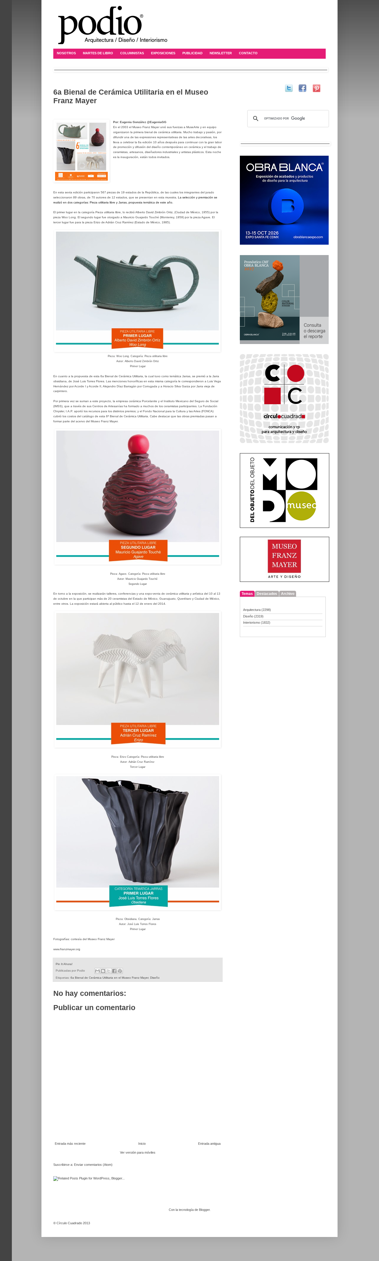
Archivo (287, 594)
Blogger (204, 1209)
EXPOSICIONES (163, 53)
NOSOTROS (66, 53)
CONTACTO (248, 53)
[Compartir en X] (109, 971)
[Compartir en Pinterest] (120, 971)
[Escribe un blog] (103, 971)
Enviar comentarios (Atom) (93, 1164)
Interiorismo (251, 622)
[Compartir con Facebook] (114, 971)
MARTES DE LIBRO (98, 53)
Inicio (142, 1143)
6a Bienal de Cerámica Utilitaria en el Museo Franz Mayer (109, 977)
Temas (247, 594)
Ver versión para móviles (137, 1152)
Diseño (155, 977)
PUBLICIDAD (192, 53)
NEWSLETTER (221, 53)
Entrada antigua (209, 1143)
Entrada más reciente (70, 1143)
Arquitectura (252, 610)
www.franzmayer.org (66, 949)
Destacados (267, 594)
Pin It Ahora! (64, 964)
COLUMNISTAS (132, 53)
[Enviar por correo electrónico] (97, 971)
